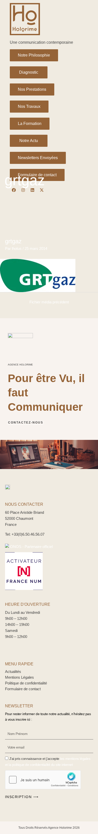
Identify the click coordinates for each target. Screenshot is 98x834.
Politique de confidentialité (26, 683)
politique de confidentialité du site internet (42, 765)
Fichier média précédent (49, 302)
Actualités (13, 672)
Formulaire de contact (23, 689)
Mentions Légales (19, 677)
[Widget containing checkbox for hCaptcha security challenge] (43, 779)
